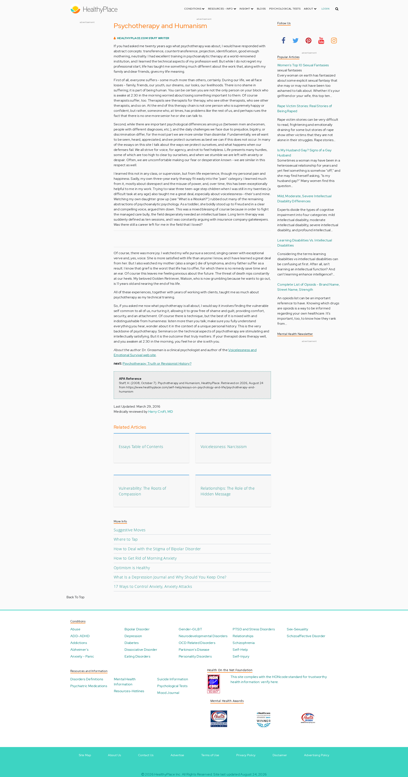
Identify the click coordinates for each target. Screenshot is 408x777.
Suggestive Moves (129, 529)
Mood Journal (168, 693)
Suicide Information (172, 679)
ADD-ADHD (80, 636)
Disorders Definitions (86, 679)
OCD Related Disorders (197, 643)
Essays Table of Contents (141, 446)
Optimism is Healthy (132, 567)
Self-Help (240, 649)
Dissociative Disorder (141, 649)
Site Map (85, 755)
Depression (133, 636)
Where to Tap (126, 539)
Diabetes (132, 643)
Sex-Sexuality (297, 629)
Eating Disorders (137, 656)
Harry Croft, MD (160, 411)
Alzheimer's (79, 649)
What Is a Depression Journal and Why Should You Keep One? (170, 577)
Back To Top (75, 597)
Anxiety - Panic (82, 656)
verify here (269, 682)
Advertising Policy (316, 755)
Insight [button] (245, 8)
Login (325, 8)
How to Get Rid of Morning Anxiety (145, 558)
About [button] (309, 8)
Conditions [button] (193, 8)
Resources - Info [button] (221, 8)
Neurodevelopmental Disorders (203, 636)
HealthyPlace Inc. (167, 774)
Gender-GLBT (190, 629)
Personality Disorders (195, 656)
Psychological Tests (285, 8)
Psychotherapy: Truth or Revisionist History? (157, 363)
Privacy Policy (246, 755)
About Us (114, 755)
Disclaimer (280, 755)
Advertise (177, 755)
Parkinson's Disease (194, 649)
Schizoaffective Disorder (306, 636)
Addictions (78, 643)
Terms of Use (210, 755)
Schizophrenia (244, 643)
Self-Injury (241, 656)
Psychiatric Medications (88, 686)
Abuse (75, 629)
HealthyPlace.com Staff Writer (143, 38)
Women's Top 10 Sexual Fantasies (303, 65)
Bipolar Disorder (137, 629)
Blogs (261, 8)
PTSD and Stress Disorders (254, 629)
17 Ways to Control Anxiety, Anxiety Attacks (153, 586)
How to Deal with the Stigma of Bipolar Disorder (157, 548)
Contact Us (146, 755)
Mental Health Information (125, 681)
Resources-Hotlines (129, 691)
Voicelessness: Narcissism (224, 446)
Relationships (243, 636)
